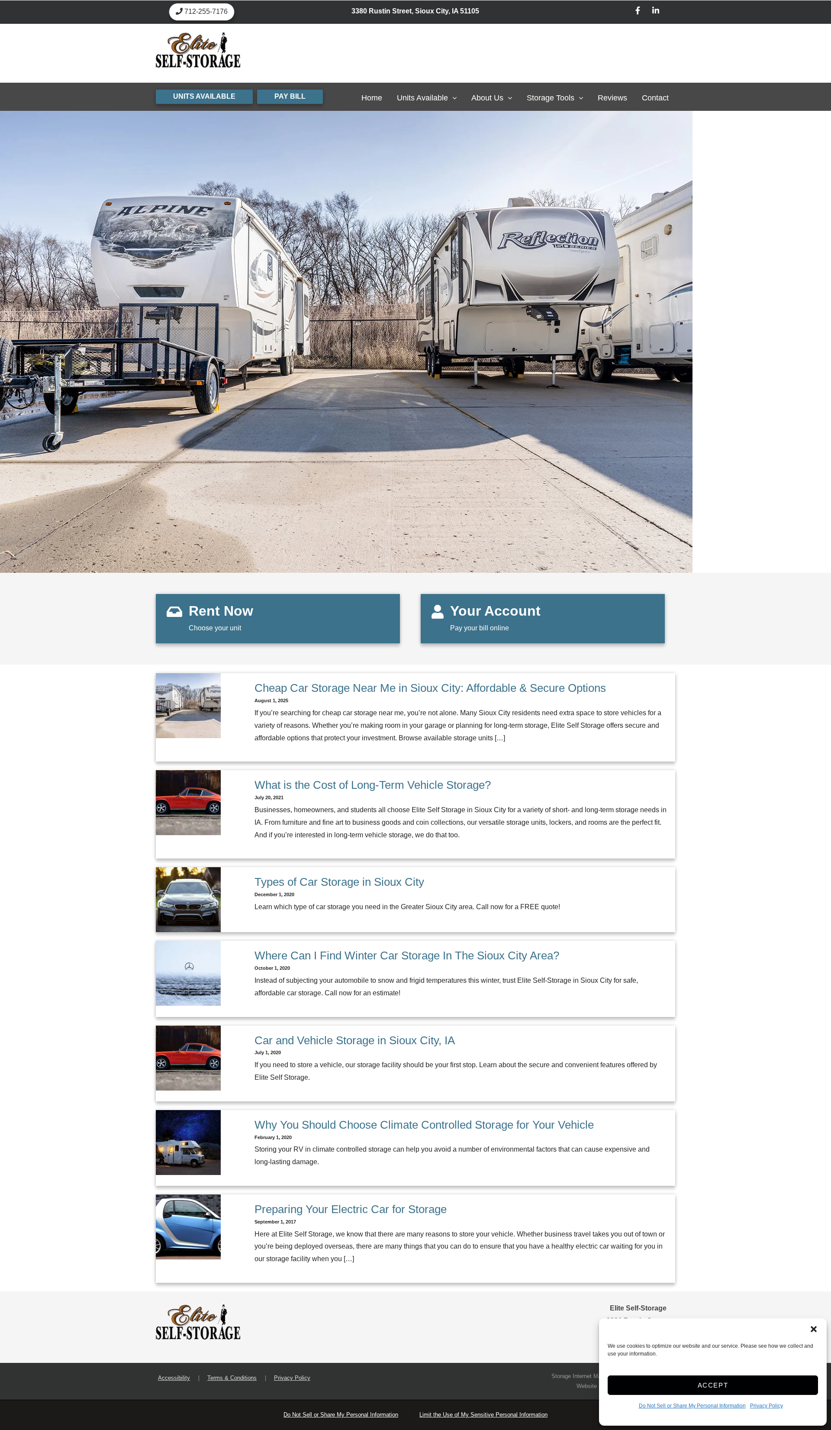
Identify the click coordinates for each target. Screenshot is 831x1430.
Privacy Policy (766, 1406)
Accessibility (174, 1378)
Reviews (612, 98)
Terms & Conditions (232, 1378)
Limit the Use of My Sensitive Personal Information (483, 1414)
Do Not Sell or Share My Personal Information (692, 1406)
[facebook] (637, 11)
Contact (655, 98)
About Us (487, 98)
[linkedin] (655, 11)
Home (371, 98)
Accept (713, 1385)
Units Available (422, 98)
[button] (813, 1329)
